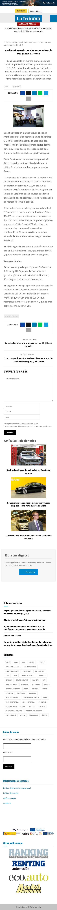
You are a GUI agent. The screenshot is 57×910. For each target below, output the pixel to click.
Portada (7, 42)
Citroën (41, 662)
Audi (16, 662)
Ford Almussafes (27, 676)
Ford (15, 676)
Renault (32, 693)
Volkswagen (11, 715)
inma (6, 86)
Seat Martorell (12, 702)
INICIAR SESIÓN (35, 11)
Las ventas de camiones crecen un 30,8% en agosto (28, 344)
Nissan (47, 684)
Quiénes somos (9, 798)
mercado (24, 684)
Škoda (44, 715)
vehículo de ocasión (14, 711)
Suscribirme (30, 572)
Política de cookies (10, 793)
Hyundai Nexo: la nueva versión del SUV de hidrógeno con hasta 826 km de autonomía (28, 29)
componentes (30, 667)
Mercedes (36, 684)
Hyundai (35, 680)
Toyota (41, 706)
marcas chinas (11, 684)
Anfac (8, 662)
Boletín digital (17, 555)
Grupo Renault (22, 680)
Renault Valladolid (31, 698)
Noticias (14, 42)
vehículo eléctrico (34, 711)
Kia (44, 680)
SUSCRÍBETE (21, 11)
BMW (23, 662)
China (31, 662)
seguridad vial (28, 702)
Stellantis (42, 702)
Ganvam (9, 680)
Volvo (22, 715)
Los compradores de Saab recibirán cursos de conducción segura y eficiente (28, 360)
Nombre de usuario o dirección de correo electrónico (24, 739)
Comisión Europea (13, 667)
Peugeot (9, 693)
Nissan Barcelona (13, 689)
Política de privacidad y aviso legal (17, 788)
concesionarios (12, 671)
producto (21, 693)
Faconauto (39, 671)
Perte (44, 689)
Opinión (35, 689)
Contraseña (7, 752)
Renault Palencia (12, 698)
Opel (26, 689)
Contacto (7, 803)
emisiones (27, 671)
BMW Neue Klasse (12, 635)
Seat (45, 698)
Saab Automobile (11, 316)
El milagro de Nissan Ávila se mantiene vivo (24, 620)
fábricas (41, 676)
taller (31, 706)
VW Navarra (33, 715)
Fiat (7, 676)
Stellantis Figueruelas (15, 706)
